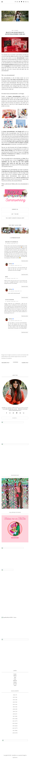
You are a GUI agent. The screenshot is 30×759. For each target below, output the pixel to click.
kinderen (15, 680)
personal (15, 683)
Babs (6, 276)
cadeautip (14, 218)
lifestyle (15, 682)
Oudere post (25, 362)
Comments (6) (15, 209)
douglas (19, 218)
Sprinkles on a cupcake (17, 755)
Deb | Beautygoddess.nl (11, 242)
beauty (10, 218)
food (15, 677)
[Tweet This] (12, 214)
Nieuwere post (5, 362)
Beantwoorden (25, 261)
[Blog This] (18, 214)
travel (15, 685)
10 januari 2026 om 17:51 (11, 243)
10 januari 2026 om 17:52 (11, 301)
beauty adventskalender (14, 96)
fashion (15, 675)
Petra (10, 263)
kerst (23, 218)
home (15, 679)
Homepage (15, 362)
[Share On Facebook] (14, 214)
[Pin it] (16, 214)
